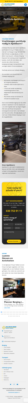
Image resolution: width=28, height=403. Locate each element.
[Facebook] (14, 384)
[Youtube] (17, 384)
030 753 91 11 (14, 1)
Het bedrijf (6, 369)
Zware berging (6, 349)
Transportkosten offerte (8, 361)
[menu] (25, 4)
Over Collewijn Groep (8, 371)
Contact (5, 375)
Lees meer (7, 307)
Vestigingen (6, 377)
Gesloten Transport (7, 363)
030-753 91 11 (16, 54)
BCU (4, 373)
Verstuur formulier (13, 241)
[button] (1, 314)
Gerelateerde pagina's (13, 392)
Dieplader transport (8, 351)
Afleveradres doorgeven (8, 353)
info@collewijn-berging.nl (10, 341)
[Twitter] (10, 384)
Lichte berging (6, 347)
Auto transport (6, 359)
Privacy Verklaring (18, 396)
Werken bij (6, 379)
